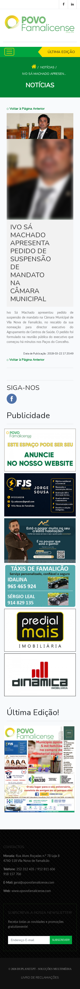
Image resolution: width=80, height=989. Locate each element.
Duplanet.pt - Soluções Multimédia (44, 969)
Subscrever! (61, 940)
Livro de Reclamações (40, 977)
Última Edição (61, 51)
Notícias (47, 67)
